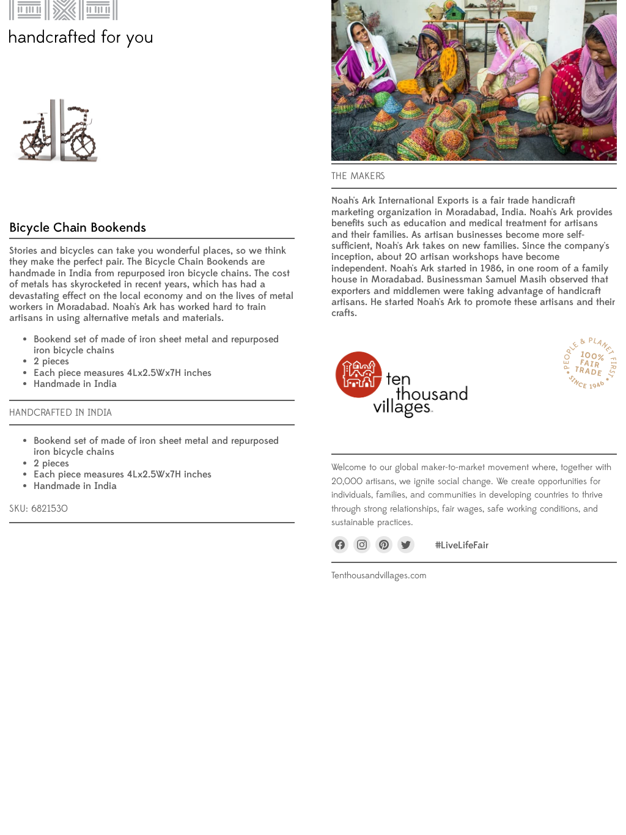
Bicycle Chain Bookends (77, 227)
